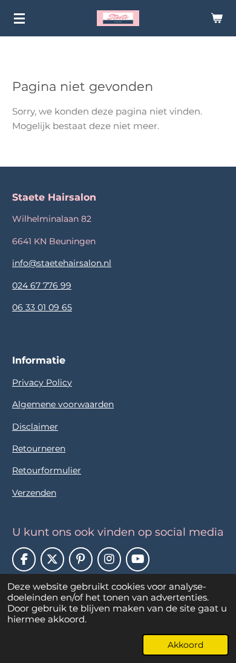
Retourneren (38, 448)
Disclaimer (35, 426)
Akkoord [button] (185, 645)
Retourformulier (46, 470)
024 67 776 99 (41, 285)
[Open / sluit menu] (19, 18)
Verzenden (34, 492)
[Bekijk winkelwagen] (216, 18)
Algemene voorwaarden (63, 404)
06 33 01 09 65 (42, 307)
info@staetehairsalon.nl (61, 263)
